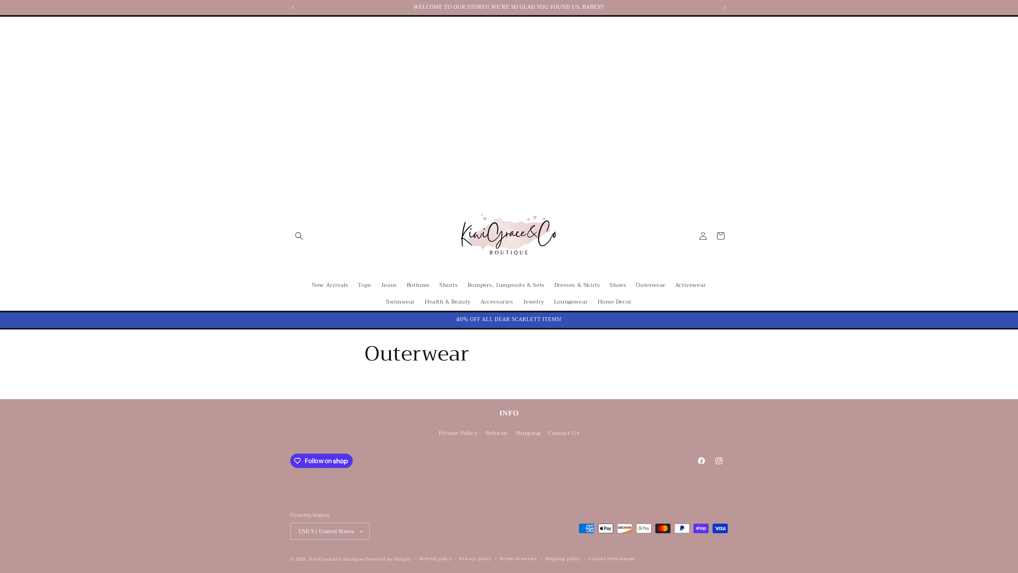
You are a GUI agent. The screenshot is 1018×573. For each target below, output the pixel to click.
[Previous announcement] (293, 7)
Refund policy (435, 559)
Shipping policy (563, 559)
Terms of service (518, 559)
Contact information (612, 559)
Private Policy (458, 433)
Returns (497, 433)
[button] (299, 236)
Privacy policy (475, 559)
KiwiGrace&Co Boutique (336, 559)
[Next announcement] (725, 7)
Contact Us (563, 433)
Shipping (528, 433)
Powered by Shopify (388, 559)
